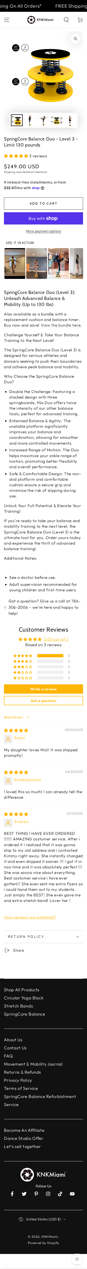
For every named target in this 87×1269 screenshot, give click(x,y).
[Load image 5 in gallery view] (70, 120)
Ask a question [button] (44, 700)
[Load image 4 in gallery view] (57, 120)
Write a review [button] (43, 689)
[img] (16, 730)
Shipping (9, 172)
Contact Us (15, 1048)
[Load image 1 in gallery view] (17, 120)
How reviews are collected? (30, 917)
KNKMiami (50, 1237)
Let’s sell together (22, 1146)
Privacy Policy (18, 1080)
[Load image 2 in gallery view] (30, 120)
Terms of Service (21, 1088)
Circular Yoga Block (23, 998)
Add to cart (44, 203)
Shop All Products (21, 989)
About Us (13, 1039)
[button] (66, 19)
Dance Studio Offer (23, 1138)
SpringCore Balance (24, 1014)
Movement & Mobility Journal (33, 1064)
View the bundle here (61, 325)
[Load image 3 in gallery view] (43, 120)
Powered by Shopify (43, 1243)
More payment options (43, 231)
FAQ (8, 1056)
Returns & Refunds (22, 1072)
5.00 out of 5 (56, 639)
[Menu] (7, 19)
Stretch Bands (18, 1006)
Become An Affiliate (24, 1130)
